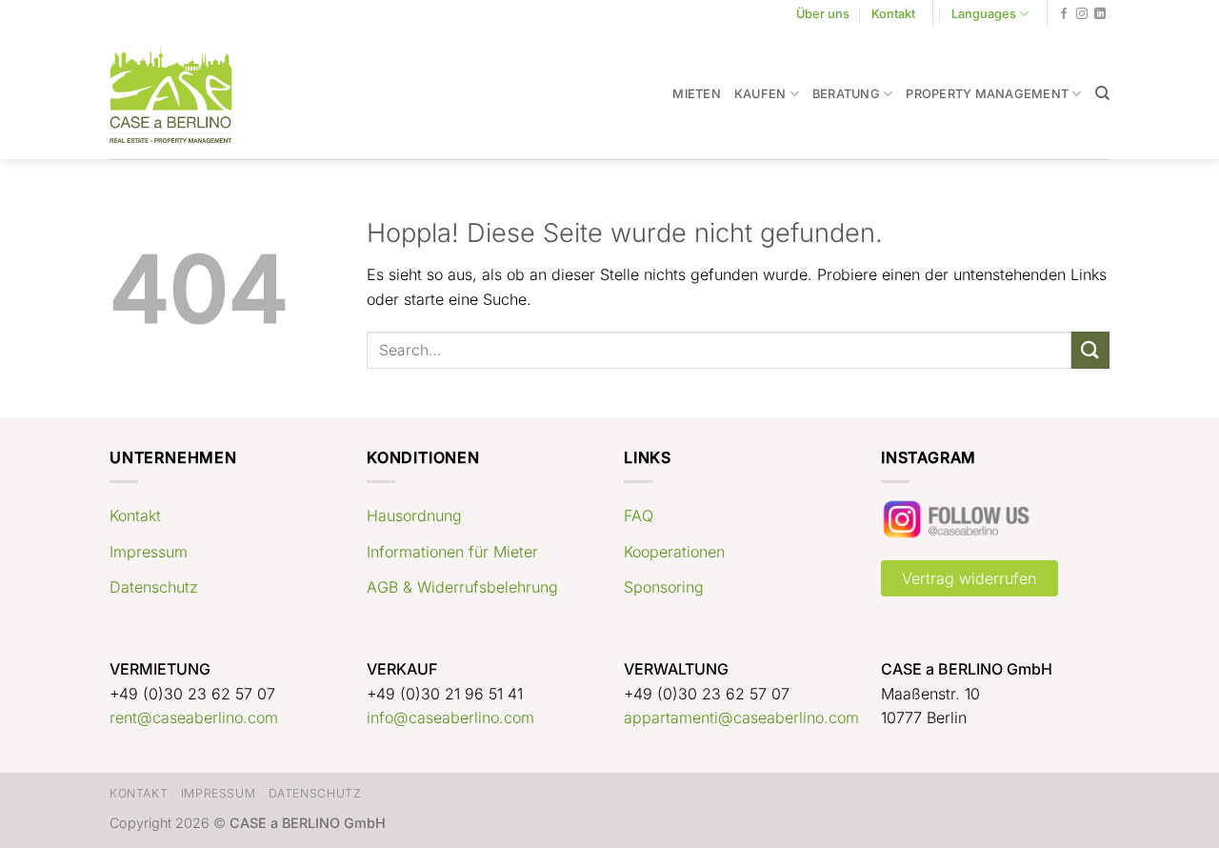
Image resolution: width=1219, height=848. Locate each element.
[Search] (1102, 93)
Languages (983, 14)
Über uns (822, 14)
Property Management (987, 94)
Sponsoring (664, 586)
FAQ (638, 515)
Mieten (696, 94)
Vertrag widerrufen (969, 578)
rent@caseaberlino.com (194, 717)
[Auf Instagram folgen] (1082, 14)
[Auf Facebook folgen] (1063, 14)
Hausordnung (414, 515)
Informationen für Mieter (452, 551)
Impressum (149, 551)
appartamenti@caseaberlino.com (741, 717)
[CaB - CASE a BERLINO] (183, 94)
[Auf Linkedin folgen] (1100, 14)
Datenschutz (154, 586)
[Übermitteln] (1090, 350)
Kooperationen (674, 551)
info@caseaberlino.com (450, 717)
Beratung (846, 94)
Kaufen (760, 94)
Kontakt (893, 14)
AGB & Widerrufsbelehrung (462, 586)
